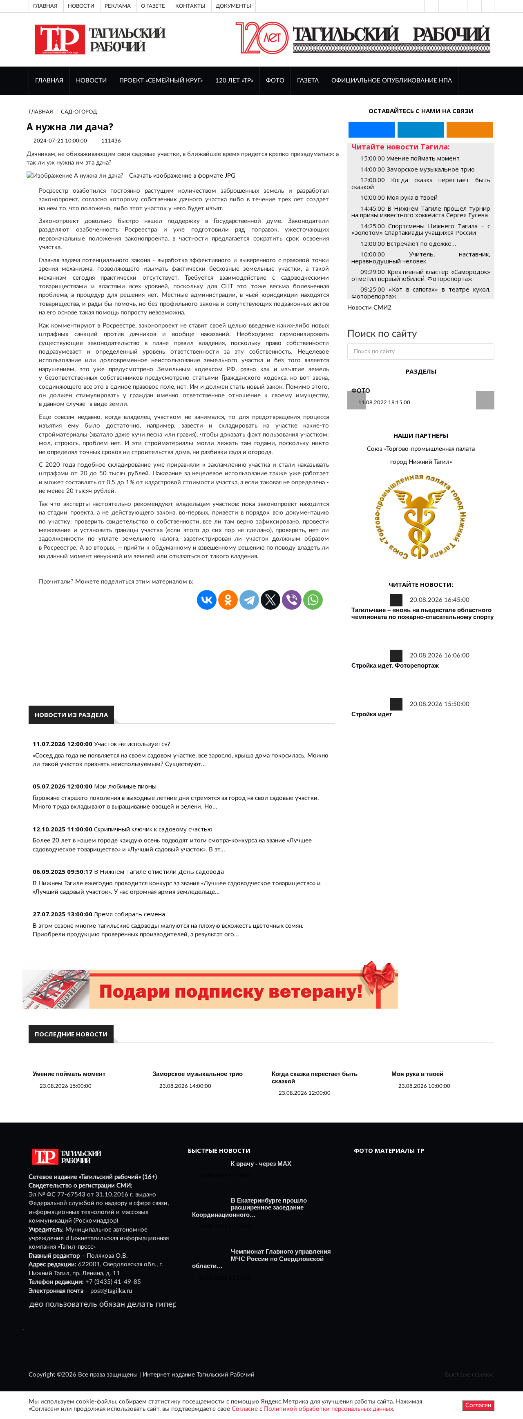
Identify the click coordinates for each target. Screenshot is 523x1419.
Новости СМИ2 (369, 308)
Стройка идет (371, 714)
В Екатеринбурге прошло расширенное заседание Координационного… (249, 1207)
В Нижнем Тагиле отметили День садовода (159, 871)
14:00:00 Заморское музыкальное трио (417, 169)
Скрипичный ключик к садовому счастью (153, 829)
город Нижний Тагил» (421, 462)
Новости (81, 6)
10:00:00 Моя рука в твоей (399, 197)
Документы (233, 6)
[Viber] (292, 600)
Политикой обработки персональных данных (328, 1409)
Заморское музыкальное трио (197, 1073)
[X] (270, 600)
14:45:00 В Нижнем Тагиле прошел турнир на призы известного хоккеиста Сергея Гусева (420, 211)
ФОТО (275, 81)
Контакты (190, 6)
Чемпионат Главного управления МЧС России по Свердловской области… (261, 1258)
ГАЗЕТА (308, 81)
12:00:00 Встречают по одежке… (408, 243)
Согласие (245, 1409)
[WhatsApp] (313, 600)
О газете (153, 6)
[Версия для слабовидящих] (431, 6)
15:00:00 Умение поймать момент (410, 158)
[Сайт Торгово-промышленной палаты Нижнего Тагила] (421, 517)
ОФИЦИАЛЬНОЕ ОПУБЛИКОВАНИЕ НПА (391, 81)
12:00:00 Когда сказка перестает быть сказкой (420, 183)
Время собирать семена (129, 914)
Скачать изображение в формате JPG (182, 176)
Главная (45, 6)
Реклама (118, 6)
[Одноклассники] (488, 6)
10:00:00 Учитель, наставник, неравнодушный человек (420, 257)
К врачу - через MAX (261, 1163)
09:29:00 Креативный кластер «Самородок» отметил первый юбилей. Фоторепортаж (420, 275)
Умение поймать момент (69, 1073)
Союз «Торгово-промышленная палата (421, 449)
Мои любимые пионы (125, 786)
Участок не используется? (132, 744)
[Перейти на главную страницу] (99, 39)
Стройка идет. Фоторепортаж (395, 665)
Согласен (478, 1405)
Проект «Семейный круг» (161, 81)
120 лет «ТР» (234, 81)
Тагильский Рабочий (226, 1375)
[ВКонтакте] (459, 6)
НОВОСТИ (91, 81)
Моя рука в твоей (417, 1073)
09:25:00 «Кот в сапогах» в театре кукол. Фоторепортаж (420, 292)
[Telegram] (473, 6)
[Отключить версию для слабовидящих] (445, 6)
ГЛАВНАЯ (49, 81)
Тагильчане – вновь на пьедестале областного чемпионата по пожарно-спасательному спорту (422, 613)
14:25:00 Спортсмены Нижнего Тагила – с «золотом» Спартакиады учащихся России (420, 229)
